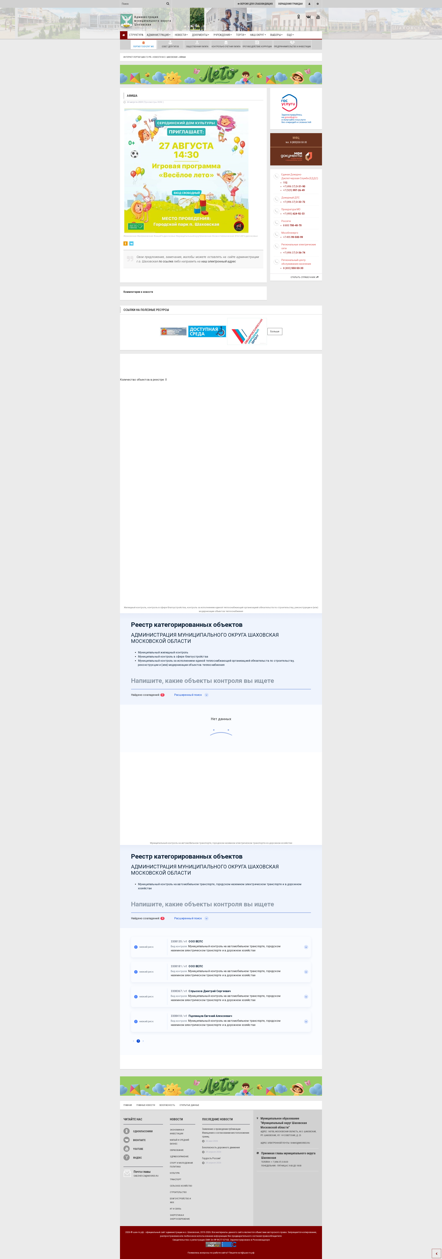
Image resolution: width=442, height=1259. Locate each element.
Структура (136, 35)
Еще (289, 35)
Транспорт (175, 1179)
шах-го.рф (138, 1232)
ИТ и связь (175, 1208)
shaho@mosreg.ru (300, 1143)
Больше (274, 331)
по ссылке (166, 261)
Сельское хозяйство (181, 1186)
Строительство (178, 1192)
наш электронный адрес (218, 261)
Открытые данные (189, 1105)
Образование (177, 1150)
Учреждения (221, 35)
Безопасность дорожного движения (221, 1147)
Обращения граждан (290, 3)
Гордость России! (211, 1158)
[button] (309, 4)
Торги (240, 35)
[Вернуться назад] (436, 1253)
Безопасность (167, 1105)
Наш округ (257, 35)
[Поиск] (167, 3)
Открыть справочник (303, 277)
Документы (199, 35)
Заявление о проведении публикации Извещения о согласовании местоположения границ (225, 1133)
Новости (180, 35)
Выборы (275, 35)
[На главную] (123, 35)
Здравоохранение (179, 1156)
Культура (174, 1173)
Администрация (158, 35)
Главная (127, 1105)
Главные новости (145, 1105)
